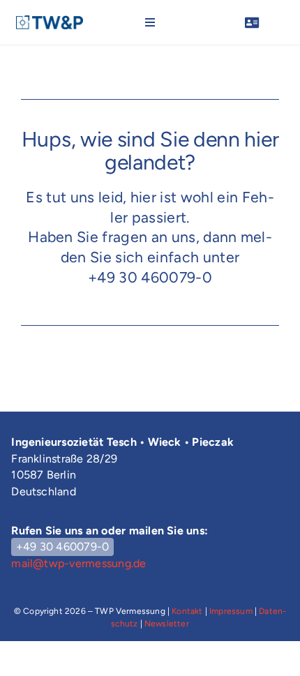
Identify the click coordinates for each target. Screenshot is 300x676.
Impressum (231, 611)
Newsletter (166, 624)
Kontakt (187, 611)
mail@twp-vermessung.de (78, 563)
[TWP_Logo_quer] (49, 21)
